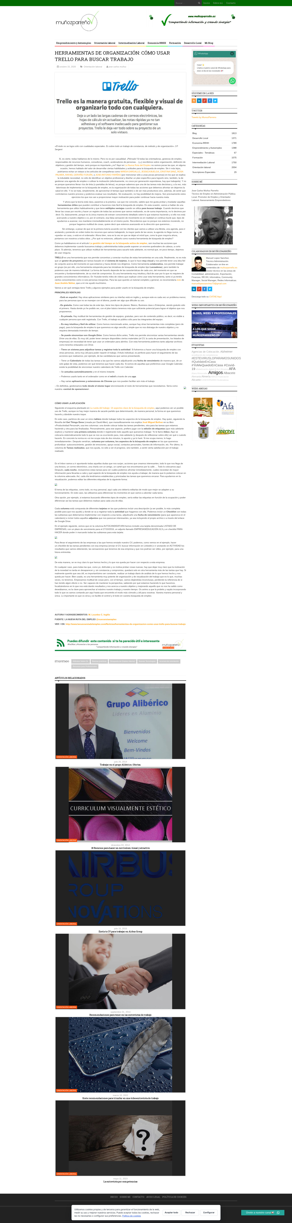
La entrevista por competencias (120, 1181)
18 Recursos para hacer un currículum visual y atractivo (120, 848)
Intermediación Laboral (131, 43)
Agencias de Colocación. (206, 351)
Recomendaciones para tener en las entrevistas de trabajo (120, 1014)
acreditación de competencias (205, 355)
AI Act (217, 369)
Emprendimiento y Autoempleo (73, 43)
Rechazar (190, 1212)
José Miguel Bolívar (152, 422)
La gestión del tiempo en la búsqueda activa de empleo (118, 243)
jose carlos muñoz (117, 66)
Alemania (196, 376)
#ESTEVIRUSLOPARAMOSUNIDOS (216, 358)
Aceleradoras (223, 380)
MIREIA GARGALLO (130, 171)
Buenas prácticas (99, 661)
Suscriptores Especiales (214, 172)
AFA (232, 369)
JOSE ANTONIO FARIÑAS (108, 175)
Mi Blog (209, 43)
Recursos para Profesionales (85, 666)
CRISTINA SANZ (168, 171)
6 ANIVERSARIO (209, 380)
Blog (214, 133)
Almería (206, 376)
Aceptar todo (171, 1212)
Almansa (224, 369)
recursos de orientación (169, 661)
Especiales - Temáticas (214, 152)
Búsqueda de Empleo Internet (122, 661)
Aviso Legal (153, 1196)
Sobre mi (218, 3)
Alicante (196, 379)
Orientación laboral (104, 43)
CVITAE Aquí (215, 296)
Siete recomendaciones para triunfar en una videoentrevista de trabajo (120, 1098)
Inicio (206, 3)
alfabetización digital (205, 369)
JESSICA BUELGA (150, 171)
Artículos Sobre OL (80, 661)
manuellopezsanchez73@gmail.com (209, 283)
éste (179, 280)
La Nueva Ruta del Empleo (138, 165)
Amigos (215, 372)
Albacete (229, 373)
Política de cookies (174, 1196)
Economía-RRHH (157, 43)
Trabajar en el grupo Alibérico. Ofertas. (120, 764)
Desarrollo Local (193, 43)
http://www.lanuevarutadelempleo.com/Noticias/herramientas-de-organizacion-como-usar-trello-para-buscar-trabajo (126, 624)
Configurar (209, 1212)
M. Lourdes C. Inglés (99, 614)
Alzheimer (226, 351)
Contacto (231, 3)
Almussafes (202, 373)
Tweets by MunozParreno (204, 117)
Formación (175, 43)
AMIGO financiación (220, 377)
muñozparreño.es (228, 267)
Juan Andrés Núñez (65, 283)
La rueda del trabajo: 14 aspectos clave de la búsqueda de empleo (122, 408)
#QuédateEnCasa (204, 361)
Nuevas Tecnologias (147, 661)
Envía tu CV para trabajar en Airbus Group (120, 931)
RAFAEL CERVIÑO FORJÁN (78, 175)
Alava (194, 373)
